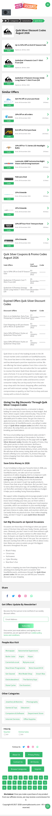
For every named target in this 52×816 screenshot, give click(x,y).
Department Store (35, 713)
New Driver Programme (15, 668)
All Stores (35, 762)
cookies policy (36, 633)
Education (25, 707)
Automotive (26, 21)
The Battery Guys (30, 679)
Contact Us (18, 762)
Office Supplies (30, 719)
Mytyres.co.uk (28, 662)
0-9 (5, 777)
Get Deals (47, 43)
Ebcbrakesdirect (12, 679)
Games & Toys (11, 707)
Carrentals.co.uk (12, 662)
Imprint (38, 769)
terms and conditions (12, 635)
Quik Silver (38, 21)
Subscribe (26, 626)
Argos (21, 656)
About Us (16, 754)
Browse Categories (19, 769)
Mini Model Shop (25, 673)
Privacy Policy (33, 754)
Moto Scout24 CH (36, 668)
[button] (6, 12)
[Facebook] (7, 596)
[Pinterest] (19, 596)
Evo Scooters (25, 685)
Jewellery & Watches (14, 702)
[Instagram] (25, 596)
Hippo (30, 656)
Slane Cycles (11, 685)
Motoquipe (10, 650)
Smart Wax (40, 673)
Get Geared (10, 673)
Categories (14, 21)
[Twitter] (13, 596)
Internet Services (13, 719)
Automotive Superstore (28, 650)
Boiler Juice (10, 656)
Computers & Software (15, 713)
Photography (32, 702)
